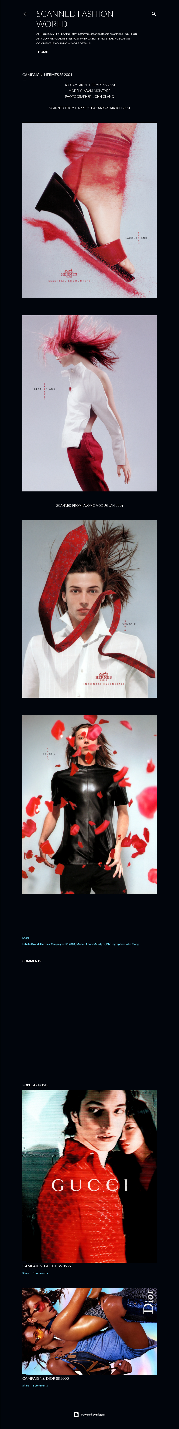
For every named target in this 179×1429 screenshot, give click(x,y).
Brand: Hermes (40, 944)
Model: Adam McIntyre (90, 944)
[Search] (154, 12)
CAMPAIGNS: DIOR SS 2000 (45, 1378)
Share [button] (25, 937)
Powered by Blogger (93, 1414)
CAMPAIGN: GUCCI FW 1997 (47, 1266)
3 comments (40, 1273)
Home (43, 52)
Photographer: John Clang (122, 944)
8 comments (40, 1385)
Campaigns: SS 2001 (63, 944)
